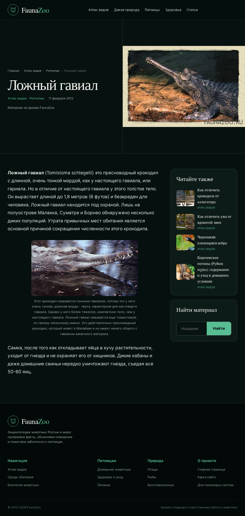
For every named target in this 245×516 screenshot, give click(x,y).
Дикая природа (126, 10)
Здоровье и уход (110, 477)
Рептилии (52, 70)
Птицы (153, 469)
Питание (103, 485)
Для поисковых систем (216, 485)
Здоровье (173, 10)
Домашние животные (114, 469)
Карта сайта (207, 477)
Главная (13, 70)
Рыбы (152, 477)
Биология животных (23, 485)
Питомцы (152, 10)
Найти (219, 328)
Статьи (192, 10)
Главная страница (211, 469)
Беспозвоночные (161, 485)
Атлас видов (99, 10)
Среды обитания (20, 477)
